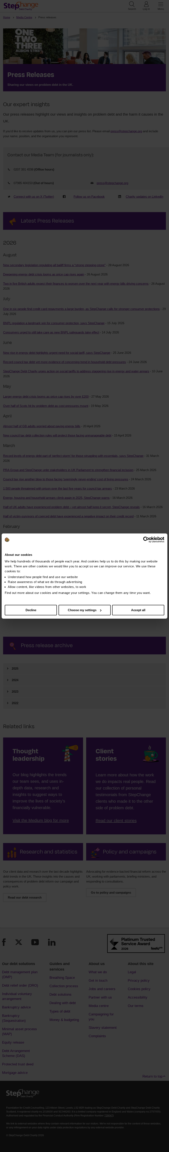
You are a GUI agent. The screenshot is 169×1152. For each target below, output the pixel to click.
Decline (31, 610)
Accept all (138, 610)
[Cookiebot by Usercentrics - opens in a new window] (146, 540)
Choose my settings (82, 610)
